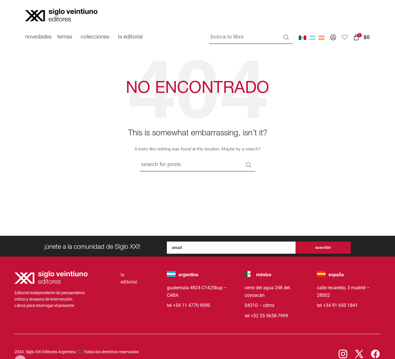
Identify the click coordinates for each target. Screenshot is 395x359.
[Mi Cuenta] (333, 37)
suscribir (323, 247)
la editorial (129, 278)
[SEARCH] (286, 37)
